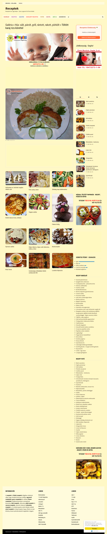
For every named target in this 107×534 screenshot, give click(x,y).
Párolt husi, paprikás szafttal (84, 404)
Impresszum (8, 531)
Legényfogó (79, 333)
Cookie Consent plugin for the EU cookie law (94, 531)
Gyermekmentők (75, 520)
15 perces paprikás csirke (83, 329)
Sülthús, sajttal (80, 396)
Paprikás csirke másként (82, 331)
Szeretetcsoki (74, 522)
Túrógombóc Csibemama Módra (85, 321)
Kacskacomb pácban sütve (83, 414)
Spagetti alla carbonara (82, 282)
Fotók (42, 17)
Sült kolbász (89, 118)
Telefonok (74, 515)
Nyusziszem (79, 348)
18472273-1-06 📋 (39, 64)
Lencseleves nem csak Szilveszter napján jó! (88, 309)
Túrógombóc (89, 158)
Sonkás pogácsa (80, 339)
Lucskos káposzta (57, 270)
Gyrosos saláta (9, 246)
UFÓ (72, 506)
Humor (73, 510)
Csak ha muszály (81, 267)
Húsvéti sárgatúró (81, 325)
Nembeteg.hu (41, 517)
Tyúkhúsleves (80, 323)
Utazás (40, 520)
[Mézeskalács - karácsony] (80, 142)
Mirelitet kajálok (80, 269)
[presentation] (80, 97)
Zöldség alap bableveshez (59, 189)
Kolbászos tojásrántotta (82, 402)
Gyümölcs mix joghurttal (83, 307)
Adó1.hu (73, 504)
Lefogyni (40, 504)
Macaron (78, 438)
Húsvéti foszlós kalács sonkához (85, 327)
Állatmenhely (41, 522)
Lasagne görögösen (81, 352)
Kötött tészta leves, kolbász (13, 218)
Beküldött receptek (32, 17)
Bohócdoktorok (75, 524)
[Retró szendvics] (80, 101)
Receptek (12, 8)
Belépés (20, 3)
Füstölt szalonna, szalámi (83, 410)
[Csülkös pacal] (80, 134)
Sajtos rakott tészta (81, 432)
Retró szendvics (90, 101)
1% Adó (73, 497)
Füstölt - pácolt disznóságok (84, 412)
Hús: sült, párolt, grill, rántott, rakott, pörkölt (37, 24)
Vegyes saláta (33, 212)
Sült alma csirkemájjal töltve (84, 297)
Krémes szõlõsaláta (81, 286)
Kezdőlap (6, 17)
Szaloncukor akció (81, 442)
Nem (77, 263)
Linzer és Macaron (81, 428)
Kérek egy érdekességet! (89, 37)
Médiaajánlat (22, 531)
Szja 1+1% (74, 502)
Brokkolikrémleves (81, 289)
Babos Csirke (79, 305)
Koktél (48, 17)
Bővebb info (95, 525)
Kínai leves (8, 269)
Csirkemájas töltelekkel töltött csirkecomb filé (37, 272)
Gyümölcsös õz (80, 343)
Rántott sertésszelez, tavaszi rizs (85, 386)
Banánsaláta (79, 303)
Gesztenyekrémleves (81, 280)
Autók (72, 517)
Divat (72, 499)
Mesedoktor (41, 508)
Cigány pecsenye (90, 110)
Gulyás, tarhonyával (81, 408)
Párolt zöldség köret (81, 406)
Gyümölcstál (89, 175)
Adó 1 (72, 495)
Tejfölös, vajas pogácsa (82, 317)
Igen (77, 261)
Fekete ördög (56, 224)
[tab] (80, 97)
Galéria (9, 24)
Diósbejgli (78, 418)
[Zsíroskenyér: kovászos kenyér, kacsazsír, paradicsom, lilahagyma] (80, 166)
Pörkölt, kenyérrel (90, 125)
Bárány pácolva (80, 299)
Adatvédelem (15, 531)
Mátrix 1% (40, 506)
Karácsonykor (56, 246)
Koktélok (40, 515)
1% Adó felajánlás (43, 497)
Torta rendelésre (80, 400)
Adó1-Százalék (42, 524)
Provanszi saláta (80, 295)
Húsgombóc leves (81, 426)
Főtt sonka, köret (34, 190)
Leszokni (40, 502)
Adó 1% (55, 17)
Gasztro (21, 17)
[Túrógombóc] (80, 158)
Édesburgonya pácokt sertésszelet (85, 398)
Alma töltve (79, 337)
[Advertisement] (39, 77)
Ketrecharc (74, 508)
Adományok (62, 17)
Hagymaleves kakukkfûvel (83, 335)
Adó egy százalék (42, 513)
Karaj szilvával (80, 341)
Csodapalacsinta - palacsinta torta (85, 284)
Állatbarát (74, 513)
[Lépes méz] (80, 150)
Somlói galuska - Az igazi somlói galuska (87, 347)
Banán (78, 440)
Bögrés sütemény (81, 301)
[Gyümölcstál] (80, 176)
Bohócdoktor (41, 495)
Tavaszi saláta (80, 293)
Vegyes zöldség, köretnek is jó (84, 420)
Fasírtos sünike (80, 287)
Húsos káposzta (80, 394)
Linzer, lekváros (80, 436)
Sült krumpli (79, 416)
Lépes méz (88, 150)
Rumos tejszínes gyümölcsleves (84, 291)
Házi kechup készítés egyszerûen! (85, 319)
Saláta (78, 392)
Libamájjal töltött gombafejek (84, 345)
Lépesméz (79, 424)
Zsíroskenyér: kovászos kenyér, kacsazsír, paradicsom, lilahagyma (92, 168)
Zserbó (78, 430)
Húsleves (78, 385)
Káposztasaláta (80, 388)
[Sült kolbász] (80, 118)
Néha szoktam (80, 265)
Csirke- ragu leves (81, 350)
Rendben (94, 528)
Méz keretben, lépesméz (82, 422)
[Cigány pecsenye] (80, 110)
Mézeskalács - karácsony (92, 142)
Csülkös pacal (89, 134)
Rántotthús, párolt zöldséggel (84, 390)
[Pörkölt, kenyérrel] (80, 126)
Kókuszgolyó (79, 434)
